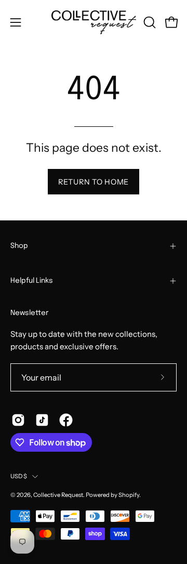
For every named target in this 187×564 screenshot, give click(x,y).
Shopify (128, 495)
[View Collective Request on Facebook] (66, 420)
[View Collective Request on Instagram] (18, 420)
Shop (19, 246)
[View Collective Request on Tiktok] (42, 420)
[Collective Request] (93, 22)
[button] (148, 22)
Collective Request (58, 495)
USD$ (18, 476)
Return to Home (93, 182)
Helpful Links (31, 280)
